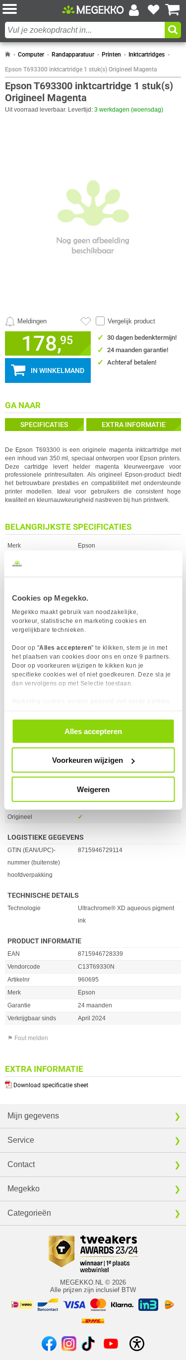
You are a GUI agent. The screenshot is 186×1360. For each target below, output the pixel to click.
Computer (31, 54)
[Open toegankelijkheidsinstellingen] (136, 1343)
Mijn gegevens (33, 1116)
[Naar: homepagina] (7, 54)
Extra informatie (134, 425)
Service (20, 1140)
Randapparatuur (73, 54)
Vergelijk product (131, 321)
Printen (111, 54)
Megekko (23, 1188)
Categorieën (29, 1213)
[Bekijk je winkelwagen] (172, 9)
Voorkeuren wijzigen (87, 760)
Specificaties (44, 425)
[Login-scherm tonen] (133, 9)
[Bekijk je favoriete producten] (153, 9)
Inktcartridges (146, 54)
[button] (32, 9)
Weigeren (93, 789)
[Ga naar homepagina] (93, 9)
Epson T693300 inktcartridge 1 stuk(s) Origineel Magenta (81, 69)
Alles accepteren (93, 731)
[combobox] (85, 30)
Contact (21, 1164)
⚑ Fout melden (27, 1038)
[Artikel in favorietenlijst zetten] (86, 321)
